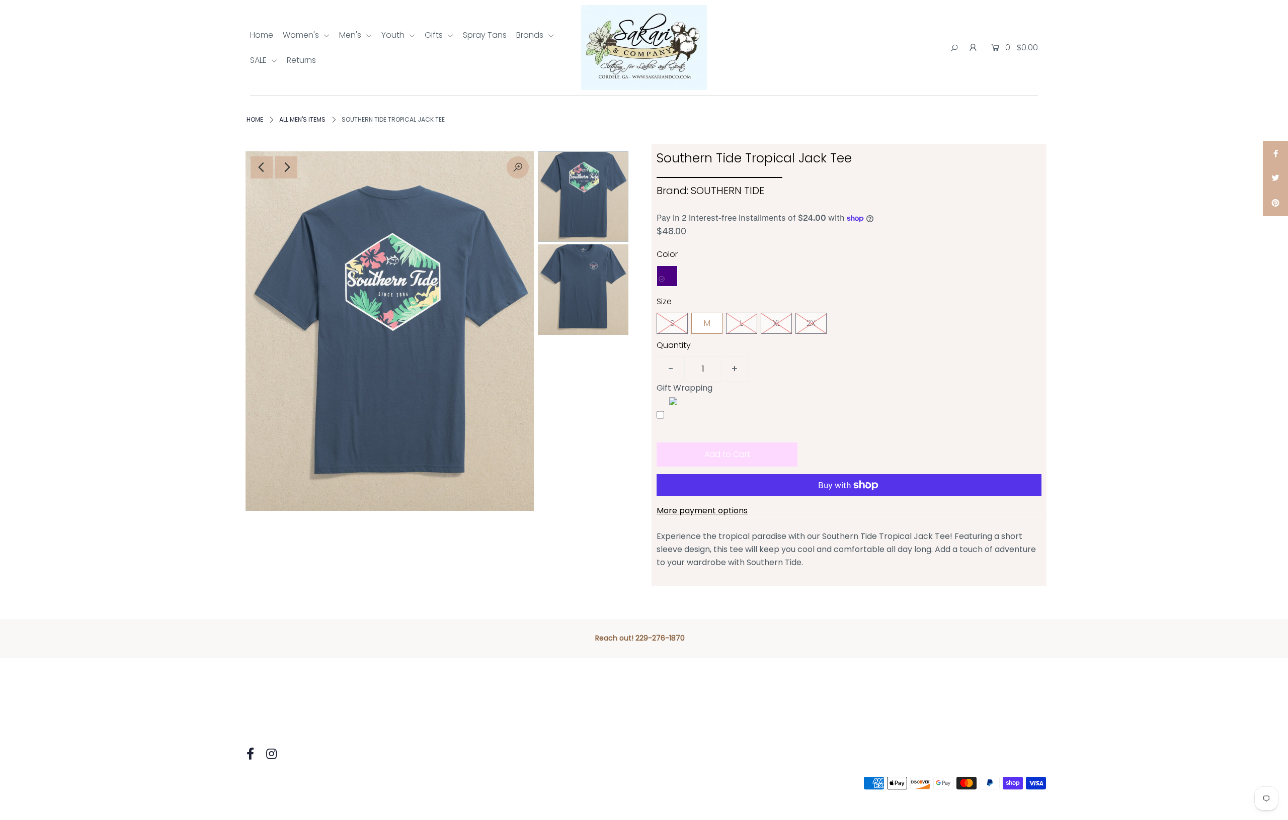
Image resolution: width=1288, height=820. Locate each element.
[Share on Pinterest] (1275, 203)
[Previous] (262, 167)
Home (261, 35)
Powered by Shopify (391, 783)
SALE (259, 60)
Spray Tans (485, 35)
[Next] (286, 167)
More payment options (702, 510)
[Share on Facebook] (1275, 153)
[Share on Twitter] (1275, 178)
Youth (394, 35)
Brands (530, 35)
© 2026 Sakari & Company (293, 783)
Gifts (435, 35)
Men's (351, 35)
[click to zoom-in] (518, 167)
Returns (301, 60)
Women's (302, 35)
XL (776, 323)
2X (811, 323)
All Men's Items (302, 119)
